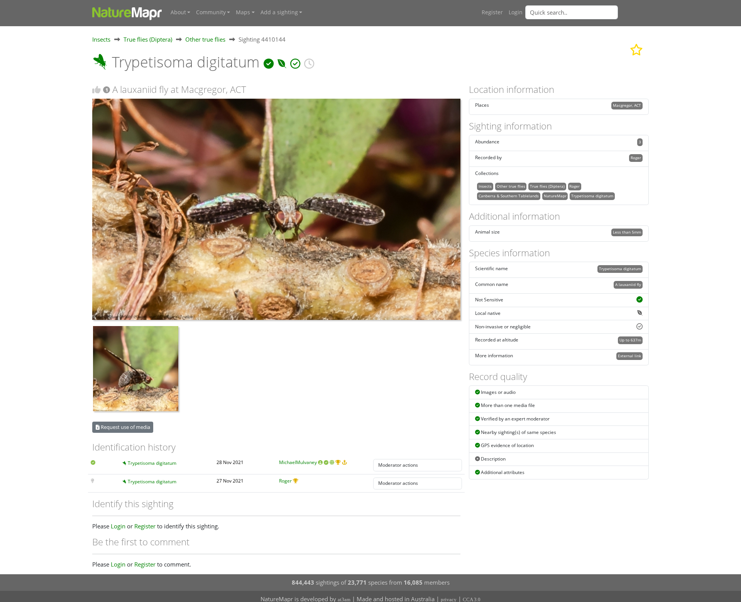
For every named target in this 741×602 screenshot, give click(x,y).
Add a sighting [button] (279, 12)
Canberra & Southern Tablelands (509, 195)
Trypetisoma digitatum (152, 463)
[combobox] (587, 12)
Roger (285, 481)
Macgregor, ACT (627, 105)
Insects (101, 39)
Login (516, 12)
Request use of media (125, 427)
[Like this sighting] (96, 89)
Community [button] (211, 12)
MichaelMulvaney (298, 462)
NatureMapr (555, 195)
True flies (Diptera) (148, 39)
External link (629, 355)
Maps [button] (243, 12)
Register (492, 12)
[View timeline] (309, 62)
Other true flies (205, 39)
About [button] (178, 12)
